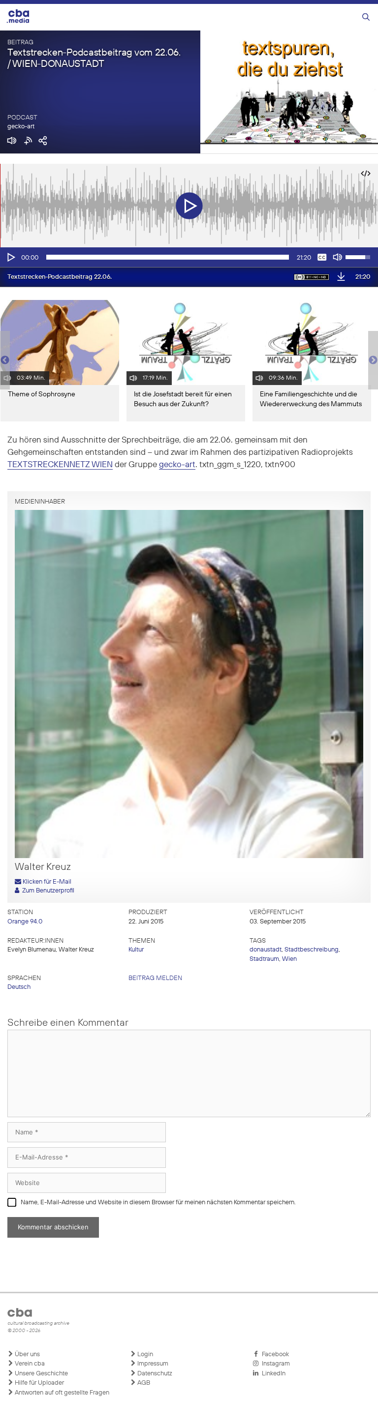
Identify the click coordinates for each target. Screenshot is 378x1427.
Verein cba (29, 1364)
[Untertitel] (322, 257)
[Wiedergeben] (10, 257)
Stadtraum (264, 959)
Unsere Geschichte (40, 1373)
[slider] (167, 257)
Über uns (26, 1354)
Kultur (136, 950)
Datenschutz (154, 1373)
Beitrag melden (155, 978)
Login (144, 1354)
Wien (289, 959)
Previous (5, 360)
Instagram (274, 1364)
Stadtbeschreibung (311, 950)
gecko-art (20, 126)
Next (373, 360)
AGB (143, 1383)
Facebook (274, 1354)
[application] (189, 257)
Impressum (152, 1364)
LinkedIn (272, 1373)
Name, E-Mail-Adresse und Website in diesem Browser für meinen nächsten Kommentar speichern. (158, 1202)
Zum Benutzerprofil (46, 891)
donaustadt (266, 950)
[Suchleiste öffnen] (366, 17)
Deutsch (19, 987)
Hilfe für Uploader (38, 1383)
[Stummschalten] (338, 257)
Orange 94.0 (24, 922)
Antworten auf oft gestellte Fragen (61, 1393)
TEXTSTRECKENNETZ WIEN (60, 465)
